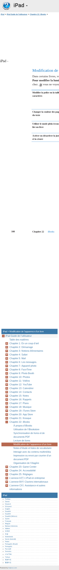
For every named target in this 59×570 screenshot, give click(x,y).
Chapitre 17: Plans (19, 403)
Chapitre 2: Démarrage (21, 347)
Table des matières (19, 339)
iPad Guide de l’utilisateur (17, 14)
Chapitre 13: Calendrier (21, 388)
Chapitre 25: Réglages (21, 474)
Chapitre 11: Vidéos (19, 381)
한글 (6, 534)
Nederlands (9, 536)
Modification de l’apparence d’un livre (32, 444)
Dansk (7, 501)
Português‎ (8, 546)
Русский (8, 549)
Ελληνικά (8, 506)
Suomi (7, 519)
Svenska (8, 551)
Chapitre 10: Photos (19, 377)
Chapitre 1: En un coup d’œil (24, 343)
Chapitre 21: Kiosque (20, 418)
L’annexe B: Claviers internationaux (28, 482)
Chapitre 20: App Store (21, 414)
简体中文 (8, 560)
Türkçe (7, 557)
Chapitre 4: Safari (18, 354)
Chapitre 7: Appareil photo (22, 366)
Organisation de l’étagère (26, 463)
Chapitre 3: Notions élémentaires (26, 351)
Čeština (7, 499)
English (7, 509)
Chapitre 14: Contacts (20, 392)
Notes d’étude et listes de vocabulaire (32, 448)
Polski (7, 541)
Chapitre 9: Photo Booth (21, 373)
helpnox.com (12, 568)
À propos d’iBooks (22, 425)
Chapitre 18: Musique (20, 407)
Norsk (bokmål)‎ (10, 539)
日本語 (7, 531)
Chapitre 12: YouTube (20, 384)
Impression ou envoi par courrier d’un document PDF (32, 457)
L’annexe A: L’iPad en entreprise (27, 478)
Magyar (7, 523)
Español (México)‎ (11, 516)
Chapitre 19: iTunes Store (22, 410)
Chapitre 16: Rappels (20, 399)
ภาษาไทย (8, 554)
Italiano (7, 528)
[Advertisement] (29, 37)
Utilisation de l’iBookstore (26, 429)
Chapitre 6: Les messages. (23, 362)
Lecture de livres (21, 440)
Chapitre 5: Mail (17, 358)
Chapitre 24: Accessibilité (22, 470)
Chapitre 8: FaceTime (20, 369)
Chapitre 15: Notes (19, 396)
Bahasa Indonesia (11, 526)
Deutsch (8, 504)
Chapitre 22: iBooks (38, 14)
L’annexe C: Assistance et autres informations (27, 487)
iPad (6, 5)
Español (8, 511)
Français (8, 521)
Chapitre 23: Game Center (22, 467)
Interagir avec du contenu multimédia (32, 452)
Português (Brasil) (11, 544)
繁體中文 (8, 562)
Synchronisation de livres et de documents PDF (29, 435)
